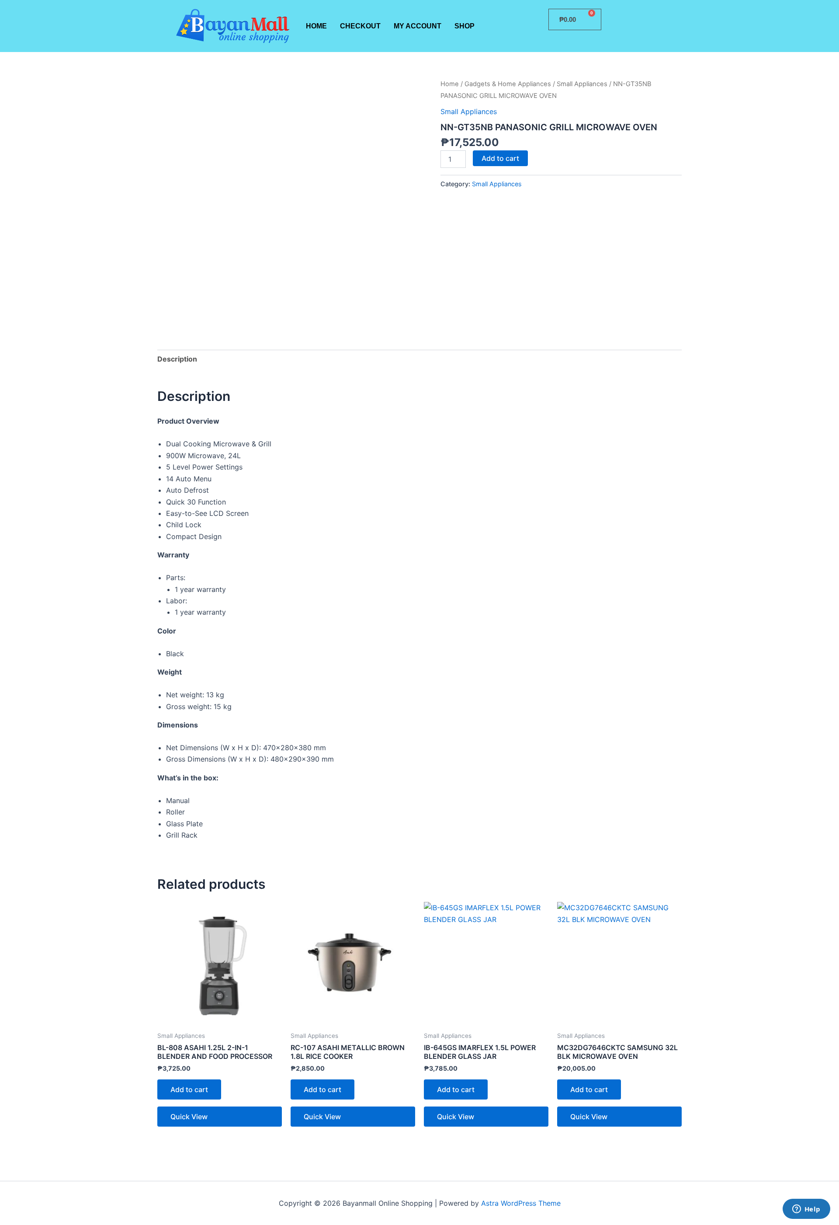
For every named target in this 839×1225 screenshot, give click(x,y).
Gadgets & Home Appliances (508, 84)
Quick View (189, 1116)
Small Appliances (582, 84)
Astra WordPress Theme (521, 1203)
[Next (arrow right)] (823, 612)
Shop (464, 26)
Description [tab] (177, 359)
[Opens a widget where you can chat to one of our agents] (806, 1210)
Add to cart (500, 158)
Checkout (360, 26)
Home (316, 26)
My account (417, 26)
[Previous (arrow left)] (15, 612)
